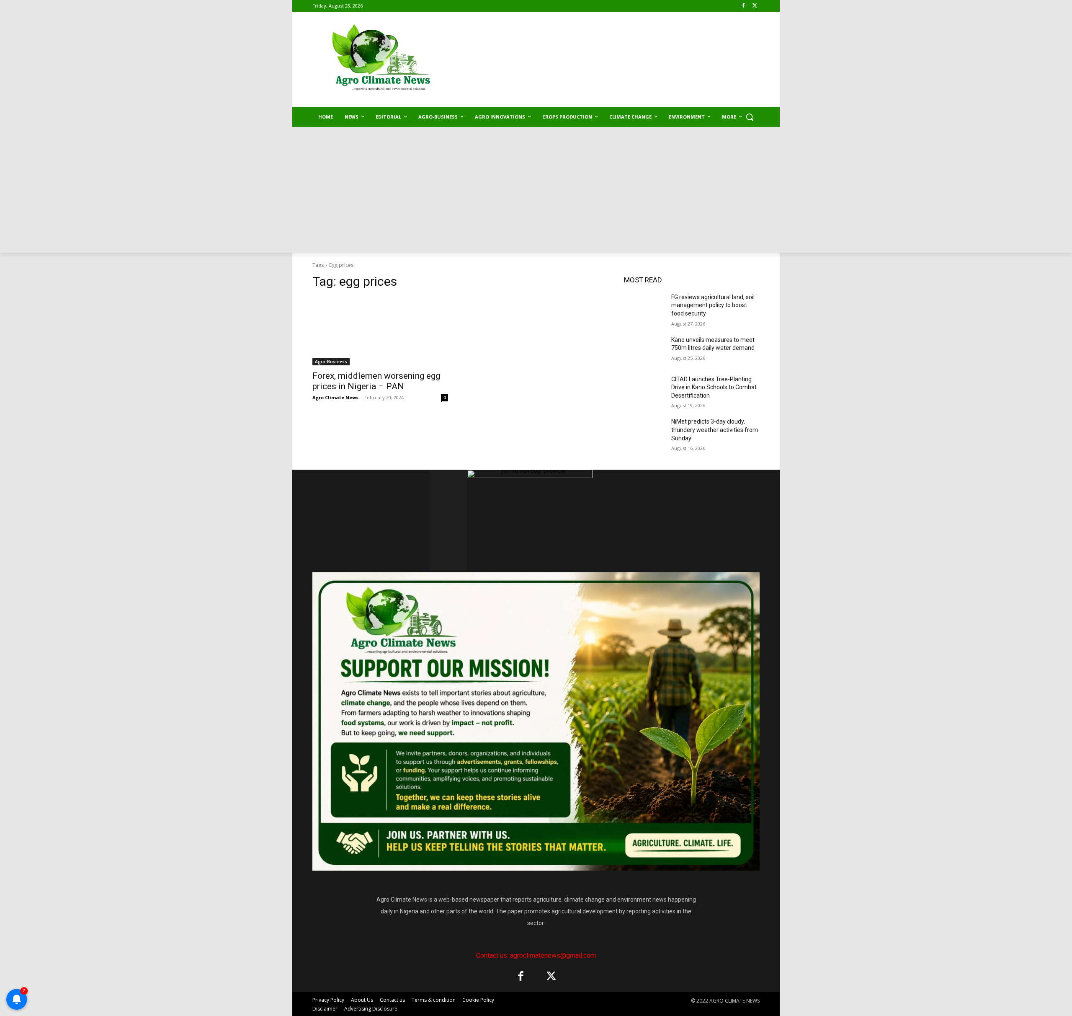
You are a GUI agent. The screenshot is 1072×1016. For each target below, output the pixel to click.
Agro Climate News (335, 397)
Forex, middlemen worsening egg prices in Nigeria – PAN (376, 381)
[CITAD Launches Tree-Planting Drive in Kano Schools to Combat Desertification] (644, 389)
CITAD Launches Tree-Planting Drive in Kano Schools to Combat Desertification (714, 387)
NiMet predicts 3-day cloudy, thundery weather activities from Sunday (714, 429)
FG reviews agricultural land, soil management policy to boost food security (713, 305)
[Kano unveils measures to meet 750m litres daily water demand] (644, 350)
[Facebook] (743, 6)
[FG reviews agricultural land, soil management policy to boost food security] (644, 307)
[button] (750, 117)
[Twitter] (755, 6)
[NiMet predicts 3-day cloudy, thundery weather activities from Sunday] (644, 432)
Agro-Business (331, 362)
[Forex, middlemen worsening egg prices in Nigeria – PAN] (380, 331)
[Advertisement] (536, 189)
